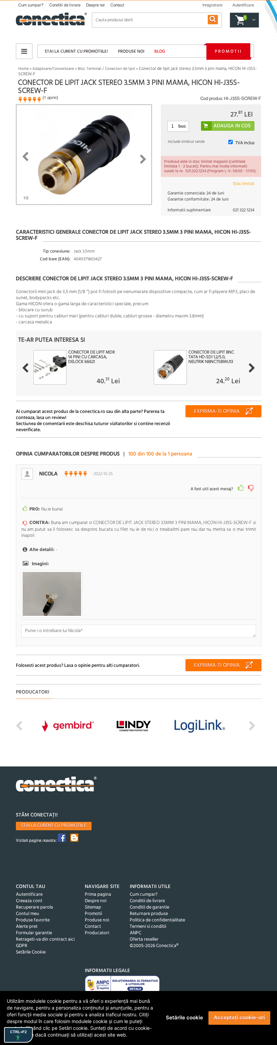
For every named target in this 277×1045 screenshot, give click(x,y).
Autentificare (29, 894)
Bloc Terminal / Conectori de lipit (106, 69)
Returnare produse (149, 914)
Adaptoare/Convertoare (53, 69)
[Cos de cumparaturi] (252, 20)
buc (182, 126)
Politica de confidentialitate (157, 920)
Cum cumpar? (31, 5)
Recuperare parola (34, 907)
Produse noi (131, 51)
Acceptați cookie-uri (239, 1017)
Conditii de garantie (149, 907)
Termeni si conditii (148, 927)
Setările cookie (184, 1017)
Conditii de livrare (64, 5)
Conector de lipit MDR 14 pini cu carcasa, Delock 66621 (91, 357)
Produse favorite (33, 920)
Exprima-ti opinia (217, 411)
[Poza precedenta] (25, 156)
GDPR (21, 946)
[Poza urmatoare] (143, 159)
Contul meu (27, 914)
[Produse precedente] (25, 368)
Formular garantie (34, 933)
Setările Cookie (31, 952)
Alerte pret (26, 927)
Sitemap (93, 907)
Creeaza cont (29, 901)
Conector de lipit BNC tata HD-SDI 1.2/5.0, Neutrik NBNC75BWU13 (211, 357)
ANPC (135, 933)
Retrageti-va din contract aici (45, 939)
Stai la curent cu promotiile (53, 826)
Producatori (97, 933)
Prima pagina (98, 894)
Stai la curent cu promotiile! (76, 51)
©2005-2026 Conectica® (154, 946)
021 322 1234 (243, 210)
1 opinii (50, 98)
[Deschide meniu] (24, 51)
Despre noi (95, 5)
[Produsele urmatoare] (251, 368)
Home (23, 69)
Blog (159, 51)
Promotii (228, 51)
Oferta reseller (144, 939)
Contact (117, 5)
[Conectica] (56, 785)
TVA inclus (244, 143)
